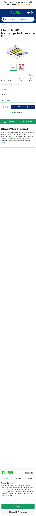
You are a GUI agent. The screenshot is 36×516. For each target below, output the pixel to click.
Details (11, 122)
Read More (3, 142)
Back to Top (27, 122)
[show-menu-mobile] (2, 12)
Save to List (18, 113)
